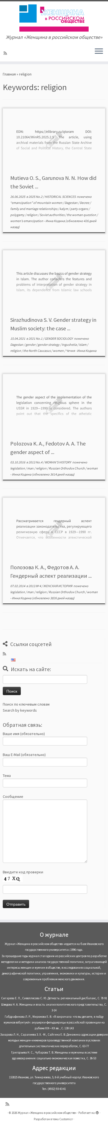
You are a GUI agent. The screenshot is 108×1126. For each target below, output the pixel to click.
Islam (83, 344)
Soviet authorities (52, 215)
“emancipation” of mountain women (36, 203)
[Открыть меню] (99, 51)
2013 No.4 (36, 462)
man (30, 468)
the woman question (82, 215)
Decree (85, 203)
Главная (9, 74)
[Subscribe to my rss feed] (6, 53)
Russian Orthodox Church (67, 468)
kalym (64, 209)
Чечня (70, 351)
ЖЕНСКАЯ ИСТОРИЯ (58, 586)
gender (30, 344)
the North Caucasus (37, 351)
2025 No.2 (36, 197)
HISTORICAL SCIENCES (60, 197)
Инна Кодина (55, 221)
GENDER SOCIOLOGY (59, 338)
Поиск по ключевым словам (26, 704)
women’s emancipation (27, 221)
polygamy (17, 215)
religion (32, 215)
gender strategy (49, 344)
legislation (17, 468)
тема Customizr (62, 1119)
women (58, 351)
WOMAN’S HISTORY (58, 462)
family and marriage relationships (34, 209)
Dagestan (71, 203)
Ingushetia (69, 344)
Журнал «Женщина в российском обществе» (47, 1113)
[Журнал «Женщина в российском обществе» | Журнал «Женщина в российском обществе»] (54, 18)
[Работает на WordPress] (97, 1112)
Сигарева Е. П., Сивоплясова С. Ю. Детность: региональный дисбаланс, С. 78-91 (54, 998)
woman (92, 468)
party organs (79, 209)
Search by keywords (20, 710)
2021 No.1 (36, 338)
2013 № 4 (35, 586)
